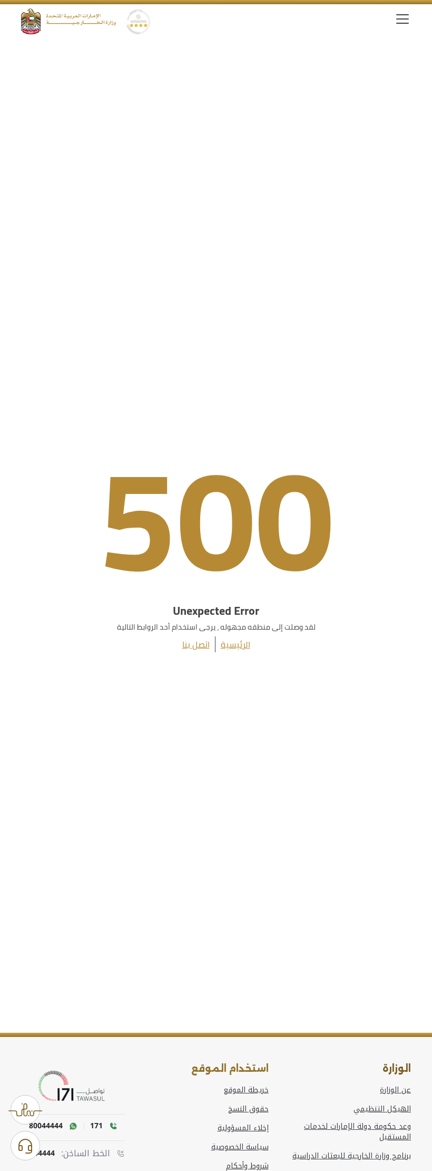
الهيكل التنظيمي (382, 1109)
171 (96, 1126)
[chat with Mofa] (25, 1145)
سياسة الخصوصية (240, 1147)
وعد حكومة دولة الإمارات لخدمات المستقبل (357, 1132)
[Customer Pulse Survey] (25, 1110)
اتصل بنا (196, 644)
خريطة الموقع (246, 1090)
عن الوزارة (395, 1090)
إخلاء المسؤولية (243, 1128)
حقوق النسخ (248, 1109)
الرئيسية (235, 644)
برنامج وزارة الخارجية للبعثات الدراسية (351, 1156)
